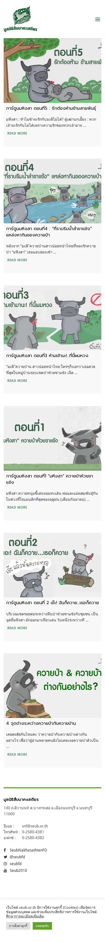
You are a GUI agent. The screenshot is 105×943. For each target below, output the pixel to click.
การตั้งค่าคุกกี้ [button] (18, 926)
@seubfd (17, 856)
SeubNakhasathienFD (28, 850)
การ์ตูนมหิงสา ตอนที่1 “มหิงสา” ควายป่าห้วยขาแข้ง (49, 479)
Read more (17, 133)
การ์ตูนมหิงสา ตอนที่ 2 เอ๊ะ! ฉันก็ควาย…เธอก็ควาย (52, 602)
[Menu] (98, 19)
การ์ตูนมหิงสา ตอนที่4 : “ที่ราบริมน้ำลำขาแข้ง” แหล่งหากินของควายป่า (49, 231)
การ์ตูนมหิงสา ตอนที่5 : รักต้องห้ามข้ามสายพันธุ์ (51, 108)
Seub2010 (18, 870)
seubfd (15, 863)
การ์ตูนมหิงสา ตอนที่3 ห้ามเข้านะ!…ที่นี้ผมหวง (47, 355)
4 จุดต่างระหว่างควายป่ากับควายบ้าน (41, 723)
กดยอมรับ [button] (42, 926)
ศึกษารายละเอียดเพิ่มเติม (25, 916)
